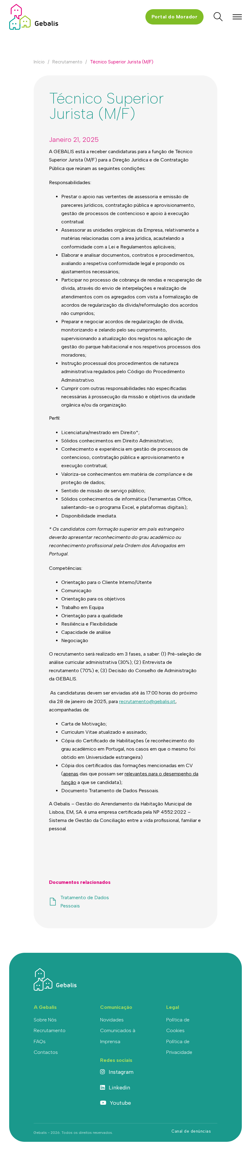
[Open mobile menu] (237, 16)
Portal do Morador (175, 17)
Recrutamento (67, 62)
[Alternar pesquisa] (218, 17)
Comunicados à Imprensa (117, 1036)
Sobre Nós (45, 1020)
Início (39, 62)
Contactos (46, 1052)
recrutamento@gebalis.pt (147, 701)
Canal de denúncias (191, 1132)
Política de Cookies (177, 1025)
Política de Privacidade (179, 1047)
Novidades (112, 1020)
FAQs (40, 1041)
